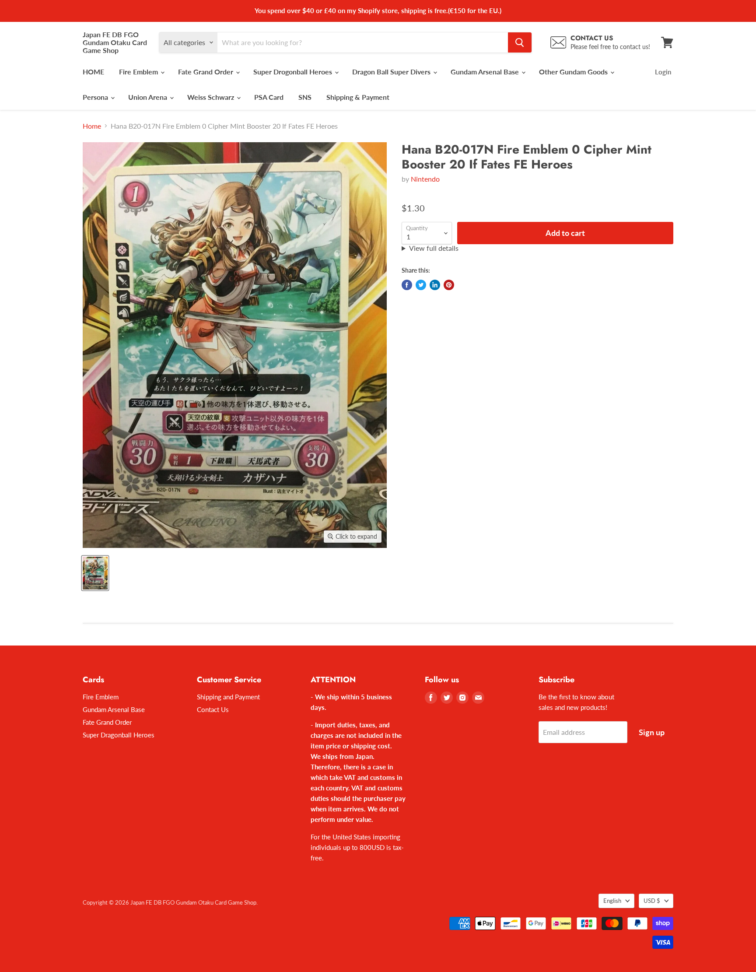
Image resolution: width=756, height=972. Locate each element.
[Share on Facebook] (407, 285)
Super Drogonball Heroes (293, 71)
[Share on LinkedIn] (435, 285)
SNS (305, 97)
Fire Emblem (139, 71)
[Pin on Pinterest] (449, 285)
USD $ (652, 900)
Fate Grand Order (206, 71)
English (612, 900)
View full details (433, 248)
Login (663, 72)
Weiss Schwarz (211, 97)
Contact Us (213, 709)
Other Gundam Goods (574, 71)
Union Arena (148, 97)
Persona (96, 97)
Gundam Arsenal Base (486, 71)
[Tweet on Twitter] (421, 285)
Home (92, 126)
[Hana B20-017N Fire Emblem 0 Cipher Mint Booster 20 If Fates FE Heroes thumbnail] (95, 573)
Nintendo (425, 179)
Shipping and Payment (228, 697)
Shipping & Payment (357, 97)
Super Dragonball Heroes (118, 735)
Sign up (652, 732)
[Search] (520, 42)
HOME (93, 71)
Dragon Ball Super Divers (392, 71)
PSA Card (269, 97)
